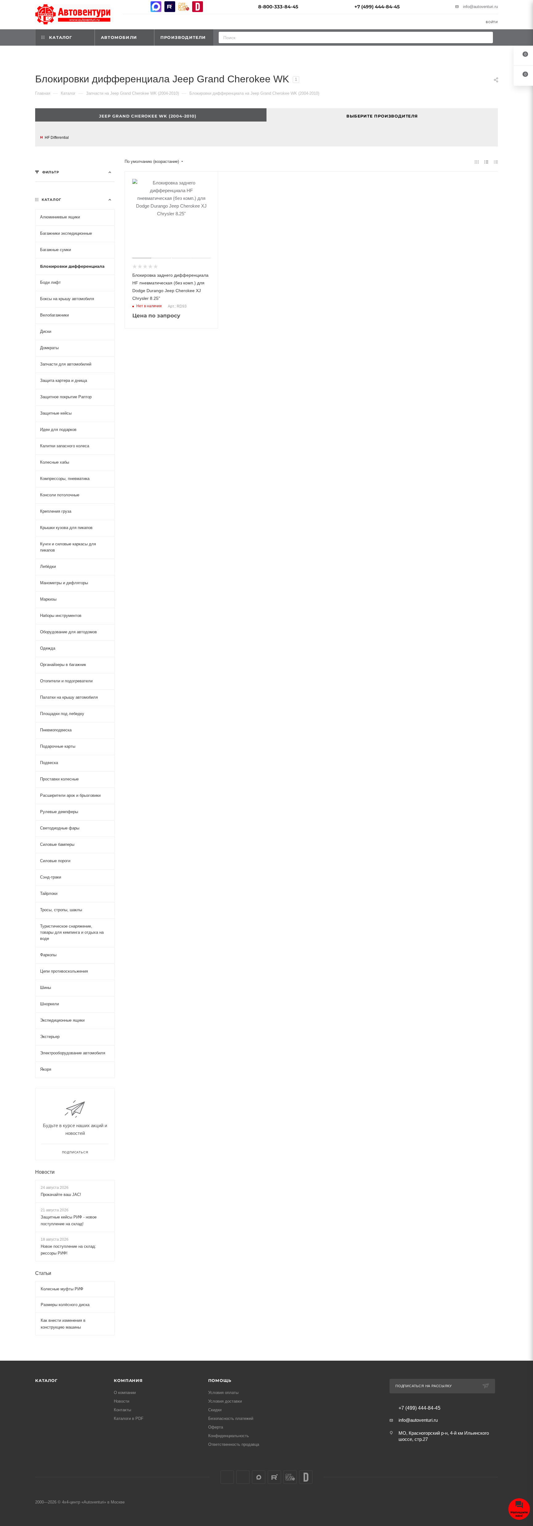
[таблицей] (496, 162)
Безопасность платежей (230, 1418)
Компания (128, 1380)
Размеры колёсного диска (65, 1304)
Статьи (43, 1273)
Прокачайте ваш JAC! (61, 1194)
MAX (156, 6)
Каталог (46, 1380)
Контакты (122, 1410)
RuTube (169, 6)
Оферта (215, 1427)
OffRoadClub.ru (183, 6)
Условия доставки (225, 1401)
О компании (125, 1392)
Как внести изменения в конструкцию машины (63, 1324)
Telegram (142, 6)
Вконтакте (128, 6)
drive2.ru (197, 6)
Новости (45, 1171)
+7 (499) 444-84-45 (377, 7)
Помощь (219, 1380)
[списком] (486, 162)
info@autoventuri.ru (480, 6)
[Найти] (486, 37)
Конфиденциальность (228, 1435)
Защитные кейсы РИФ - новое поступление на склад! (69, 1220)
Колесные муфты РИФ (62, 1289)
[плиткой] (477, 162)
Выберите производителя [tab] (382, 116)
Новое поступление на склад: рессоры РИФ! (68, 1249)
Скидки (214, 1410)
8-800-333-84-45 (278, 7)
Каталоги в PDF (128, 1418)
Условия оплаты (223, 1392)
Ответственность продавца (233, 1444)
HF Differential (57, 137)
